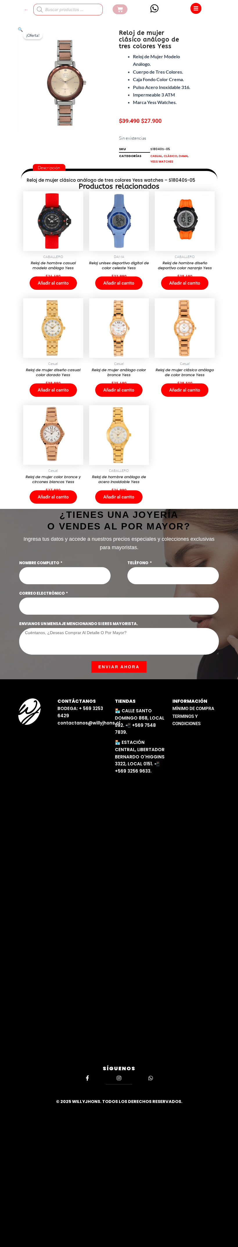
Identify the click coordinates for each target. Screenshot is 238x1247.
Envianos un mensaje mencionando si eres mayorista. (78, 624)
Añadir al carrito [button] (53, 283)
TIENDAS (125, 701)
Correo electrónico (42, 593)
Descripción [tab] (49, 167)
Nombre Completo (39, 563)
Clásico (170, 156)
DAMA (183, 156)
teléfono (138, 563)
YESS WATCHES (161, 161)
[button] (20, 29)
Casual (156, 156)
